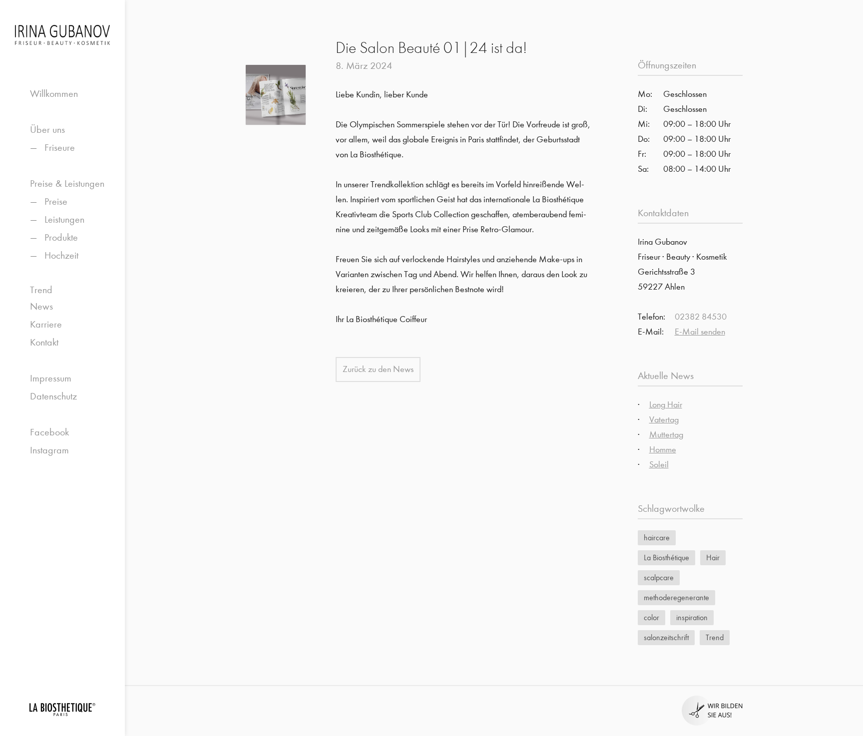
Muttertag (666, 434)
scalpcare (659, 577)
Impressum (50, 378)
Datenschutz (53, 396)
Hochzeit (61, 255)
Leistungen (64, 219)
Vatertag (664, 419)
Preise (55, 201)
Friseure (59, 147)
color (651, 617)
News (41, 306)
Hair (713, 557)
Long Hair (665, 404)
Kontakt (44, 342)
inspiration (692, 617)
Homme (662, 449)
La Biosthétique (666, 557)
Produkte (61, 237)
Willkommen (54, 93)
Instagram (49, 450)
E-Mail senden (700, 332)
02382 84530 (701, 317)
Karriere (46, 324)
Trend (41, 290)
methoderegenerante (676, 597)
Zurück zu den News (378, 369)
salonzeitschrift (666, 637)
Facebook (49, 432)
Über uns (47, 129)
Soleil (659, 464)
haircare (657, 537)
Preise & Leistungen (67, 183)
